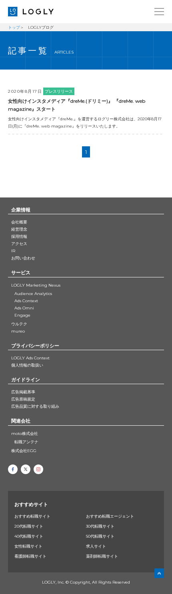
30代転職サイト (100, 526)
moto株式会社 (24, 433)
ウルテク (19, 324)
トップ (14, 27)
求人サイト (96, 546)
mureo (18, 331)
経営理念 (19, 229)
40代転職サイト (28, 536)
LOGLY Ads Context (30, 358)
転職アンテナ (26, 442)
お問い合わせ (23, 258)
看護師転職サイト (30, 556)
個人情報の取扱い (27, 365)
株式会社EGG (23, 450)
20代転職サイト (28, 526)
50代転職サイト (100, 536)
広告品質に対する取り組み (35, 406)
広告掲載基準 (23, 392)
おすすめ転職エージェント (110, 516)
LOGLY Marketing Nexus (35, 285)
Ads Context (26, 300)
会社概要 (19, 222)
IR (13, 250)
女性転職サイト (28, 546)
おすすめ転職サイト (32, 516)
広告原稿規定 (23, 399)
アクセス (19, 243)
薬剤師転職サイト (102, 556)
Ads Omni (24, 308)
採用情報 (19, 236)
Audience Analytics (33, 293)
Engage (22, 315)
